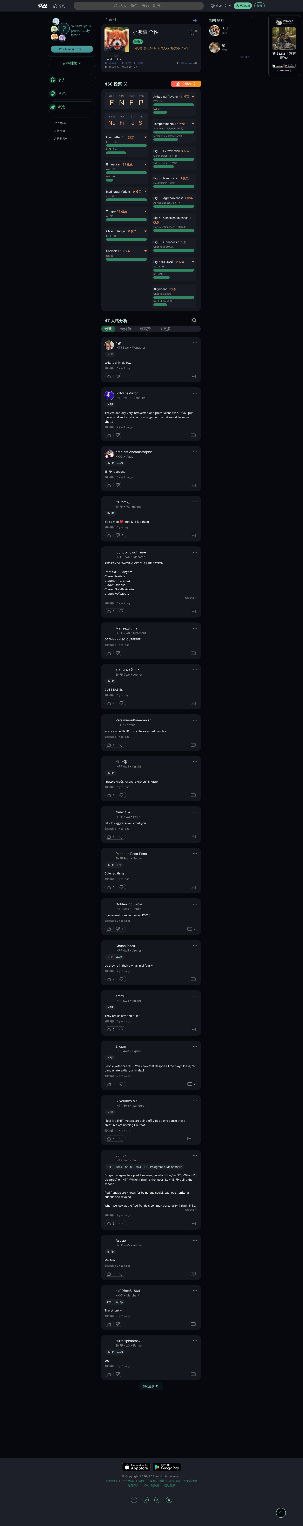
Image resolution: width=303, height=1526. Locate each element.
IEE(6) (109, 255)
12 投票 (179, 262)
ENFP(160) (112, 141)
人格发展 (59, 130)
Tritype (111, 211)
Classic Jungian (116, 231)
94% (121, 96)
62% (112, 96)
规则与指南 (157, 1481)
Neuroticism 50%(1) (164, 182)
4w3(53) (111, 169)
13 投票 (125, 251)
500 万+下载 (284, 70)
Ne (111, 123)
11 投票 (184, 96)
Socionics (112, 251)
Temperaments (163, 123)
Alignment (160, 289)
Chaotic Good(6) (163, 293)
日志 (128, 63)
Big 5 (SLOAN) (163, 262)
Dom (112, 116)
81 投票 (127, 164)
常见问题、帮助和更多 (183, 1481)
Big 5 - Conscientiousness (170, 217)
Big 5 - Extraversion (166, 151)
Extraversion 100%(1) (166, 163)
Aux (122, 116)
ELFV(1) (158, 108)
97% (141, 96)
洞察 (142, 1481)
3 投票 (185, 151)
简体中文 (221, 5)
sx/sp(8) (110, 196)
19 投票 (136, 191)
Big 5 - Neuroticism (166, 178)
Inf (141, 116)
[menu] (72, 93)
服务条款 (133, 1485)
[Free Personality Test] (72, 36)
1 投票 (184, 178)
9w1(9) (110, 176)
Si (141, 123)
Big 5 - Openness (165, 242)
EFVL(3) (158, 101)
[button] (173, 158)
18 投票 (122, 211)
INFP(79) (111, 149)
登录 (259, 5)
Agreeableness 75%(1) (166, 202)
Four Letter (113, 137)
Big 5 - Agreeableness (168, 198)
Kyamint (188, 63)
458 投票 (113, 84)
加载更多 (149, 1386)
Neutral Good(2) (162, 301)
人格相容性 (61, 138)
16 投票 (180, 123)
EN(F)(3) (111, 235)
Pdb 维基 (60, 123)
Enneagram (113, 164)
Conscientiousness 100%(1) (169, 227)
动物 (137, 41)
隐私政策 (170, 1485)
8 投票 (132, 231)
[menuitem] (72, 80)
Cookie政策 (151, 1485)
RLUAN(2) (159, 273)
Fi (122, 123)
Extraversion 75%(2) (165, 155)
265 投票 (128, 137)
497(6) (110, 216)
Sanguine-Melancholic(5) (168, 128)
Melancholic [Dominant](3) (168, 135)
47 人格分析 (116, 320)
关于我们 (111, 1481)
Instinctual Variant (118, 191)
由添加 (189, 63)
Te (131, 123)
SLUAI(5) (158, 266)
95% (131, 96)
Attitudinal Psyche (165, 96)
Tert (131, 116)
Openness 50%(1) (163, 246)
